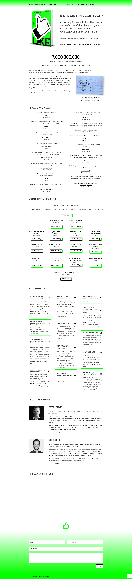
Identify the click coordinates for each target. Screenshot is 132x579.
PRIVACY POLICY (33, 576)
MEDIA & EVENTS (46, 4)
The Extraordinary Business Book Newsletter (85, 130)
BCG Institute (96, 412)
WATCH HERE (65, 215)
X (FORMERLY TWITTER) (60, 432)
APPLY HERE (94, 252)
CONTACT (91, 4)
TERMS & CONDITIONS (43, 576)
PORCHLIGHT (89, 44)
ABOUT (31, 4)
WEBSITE (57, 463)
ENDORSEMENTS (58, 4)
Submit (99, 566)
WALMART (70, 44)
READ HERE (65, 279)
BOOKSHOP (97, 44)
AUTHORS (84, 4)
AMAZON (63, 44)
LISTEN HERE (75, 226)
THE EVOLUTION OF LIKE (71, 4)
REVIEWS (37, 4)
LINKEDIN (50, 432)
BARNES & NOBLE (79, 44)
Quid (65, 445)
